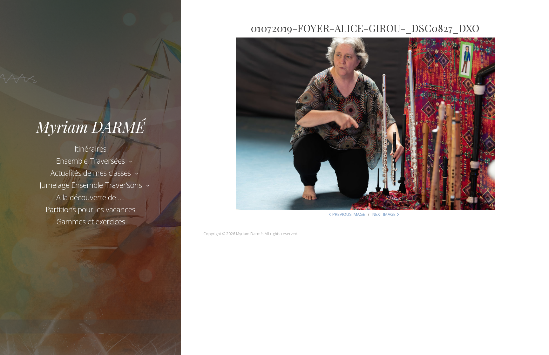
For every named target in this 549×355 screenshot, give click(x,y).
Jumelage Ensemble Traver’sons (90, 185)
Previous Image (348, 214)
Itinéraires (90, 149)
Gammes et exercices (90, 221)
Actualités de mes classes (91, 173)
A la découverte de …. (90, 197)
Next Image (384, 214)
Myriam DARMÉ (90, 126)
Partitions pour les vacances (90, 209)
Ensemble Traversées (90, 161)
